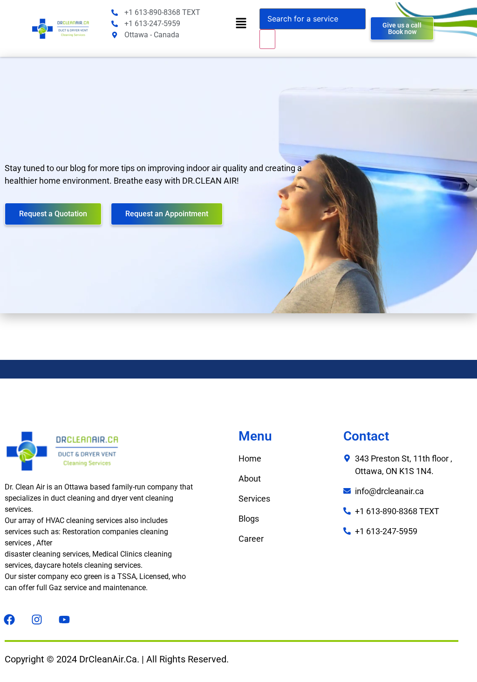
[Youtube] (64, 619)
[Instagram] (37, 619)
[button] (241, 24)
